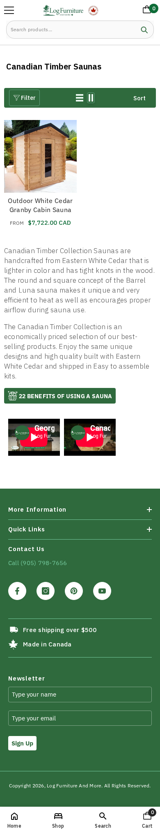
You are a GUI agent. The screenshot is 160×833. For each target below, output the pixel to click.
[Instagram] (46, 591)
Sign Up (22, 743)
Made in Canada (47, 644)
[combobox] (71, 29)
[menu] (9, 10)
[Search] (80, 30)
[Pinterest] (74, 591)
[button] (79, 97)
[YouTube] (102, 591)
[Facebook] (17, 591)
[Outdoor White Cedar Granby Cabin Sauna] (40, 156)
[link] (103, 819)
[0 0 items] (145, 11)
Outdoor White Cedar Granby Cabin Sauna (40, 205)
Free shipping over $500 (59, 630)
